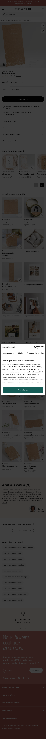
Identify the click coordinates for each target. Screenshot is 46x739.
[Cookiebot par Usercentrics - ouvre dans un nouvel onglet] (34, 347)
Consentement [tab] (7, 353)
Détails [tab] (20, 353)
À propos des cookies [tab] (35, 353)
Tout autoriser (23, 390)
